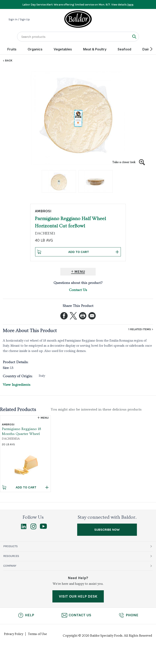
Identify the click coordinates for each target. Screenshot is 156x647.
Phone (132, 615)
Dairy (146, 49)
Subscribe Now (107, 530)
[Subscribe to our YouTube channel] (43, 528)
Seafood (124, 49)
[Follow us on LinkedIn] (23, 528)
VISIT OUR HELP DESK (78, 596)
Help (29, 615)
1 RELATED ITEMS (139, 329)
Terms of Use (37, 634)
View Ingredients (16, 384)
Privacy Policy (13, 634)
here (130, 4)
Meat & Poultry (94, 49)
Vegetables (63, 49)
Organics (35, 49)
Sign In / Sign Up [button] (19, 19)
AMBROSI (43, 211)
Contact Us (78, 290)
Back (8, 60)
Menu (79, 271)
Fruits (11, 49)
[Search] (134, 36)
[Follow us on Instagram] (33, 528)
